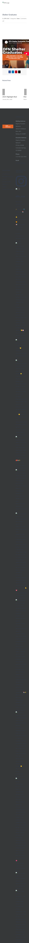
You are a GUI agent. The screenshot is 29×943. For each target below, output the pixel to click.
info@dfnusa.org (20, 163)
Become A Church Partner (7, 178)
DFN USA (6, 18)
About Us (5, 184)
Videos (4, 187)
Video (18, 18)
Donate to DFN (6, 181)
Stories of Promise (7, 189)
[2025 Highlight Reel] (11, 84)
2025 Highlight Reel (9, 97)
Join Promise (6, 174)
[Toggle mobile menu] (26, 4)
